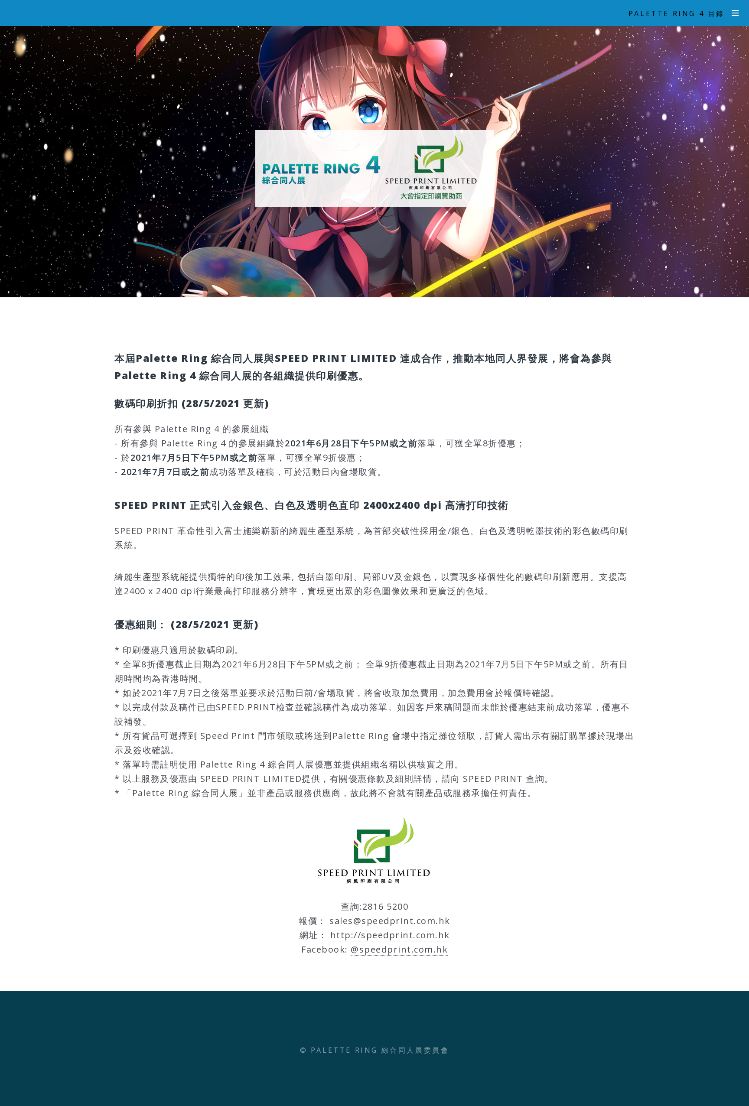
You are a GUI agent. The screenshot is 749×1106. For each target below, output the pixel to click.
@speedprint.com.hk (399, 949)
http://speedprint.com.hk (390, 935)
